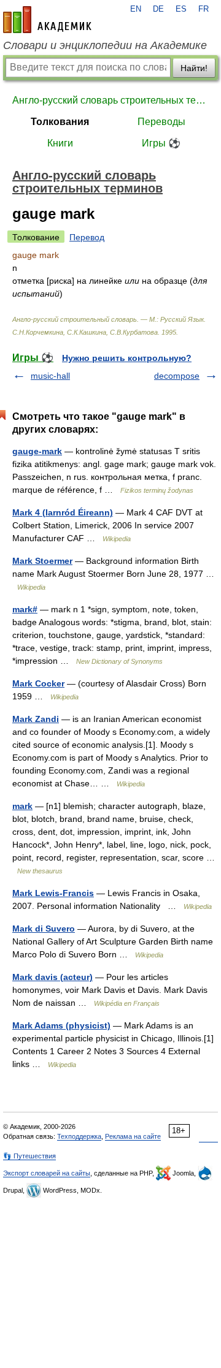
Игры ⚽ (161, 143)
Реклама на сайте (133, 1136)
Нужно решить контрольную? (127, 358)
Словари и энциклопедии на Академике (105, 45)
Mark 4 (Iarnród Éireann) (62, 512)
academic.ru (47, 19)
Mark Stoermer (42, 561)
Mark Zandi (35, 719)
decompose (177, 376)
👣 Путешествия (29, 1156)
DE (158, 9)
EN (135, 9)
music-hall (50, 376)
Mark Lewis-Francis (53, 893)
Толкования (60, 121)
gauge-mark (37, 451)
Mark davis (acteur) (52, 977)
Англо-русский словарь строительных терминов (110, 100)
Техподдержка (79, 1136)
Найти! (193, 68)
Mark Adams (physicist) (61, 1025)
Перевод (86, 237)
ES (181, 9)
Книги (60, 143)
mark (22, 806)
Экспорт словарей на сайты (46, 1173)
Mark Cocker (38, 683)
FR (203, 9)
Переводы (161, 121)
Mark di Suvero (43, 928)
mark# (24, 609)
